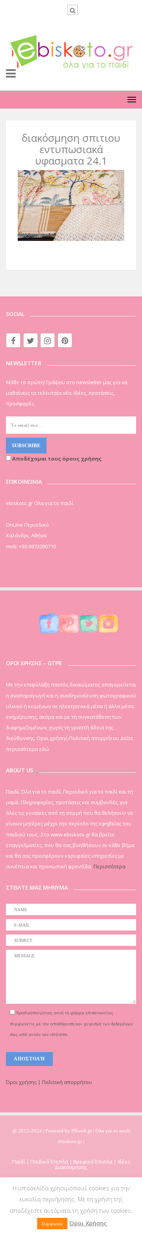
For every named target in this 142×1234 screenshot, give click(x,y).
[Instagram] (47, 340)
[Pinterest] (65, 340)
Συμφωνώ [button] (52, 1224)
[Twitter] (30, 340)
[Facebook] (13, 340)
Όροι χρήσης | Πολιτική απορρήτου (49, 1082)
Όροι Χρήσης (88, 1223)
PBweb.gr (82, 1131)
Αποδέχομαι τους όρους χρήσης (56, 458)
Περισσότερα (109, 866)
